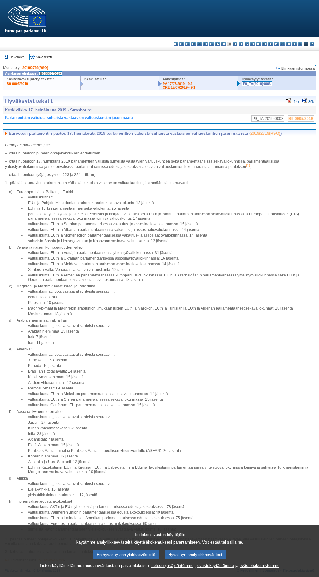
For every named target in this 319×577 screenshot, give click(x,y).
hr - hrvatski (235, 44)
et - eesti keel (205, 44)
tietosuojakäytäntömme (172, 565)
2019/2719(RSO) (35, 68)
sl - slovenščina (300, 44)
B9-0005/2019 (17, 84)
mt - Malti (264, 44)
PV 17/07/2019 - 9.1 (178, 84)
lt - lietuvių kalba (252, 44)
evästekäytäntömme (215, 565)
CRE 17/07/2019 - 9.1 (179, 87)
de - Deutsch (199, 44)
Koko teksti (44, 57)
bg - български (176, 44)
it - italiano (241, 44)
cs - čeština (187, 44)
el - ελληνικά (211, 44)
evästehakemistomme (259, 565)
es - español (181, 44)
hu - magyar (258, 44)
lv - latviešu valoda (247, 44)
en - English (217, 44)
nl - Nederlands (270, 44)
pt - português (282, 44)
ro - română (288, 44)
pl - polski (276, 44)
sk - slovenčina (294, 44)
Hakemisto (17, 57)
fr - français (223, 44)
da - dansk (193, 44)
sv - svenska (312, 44)
